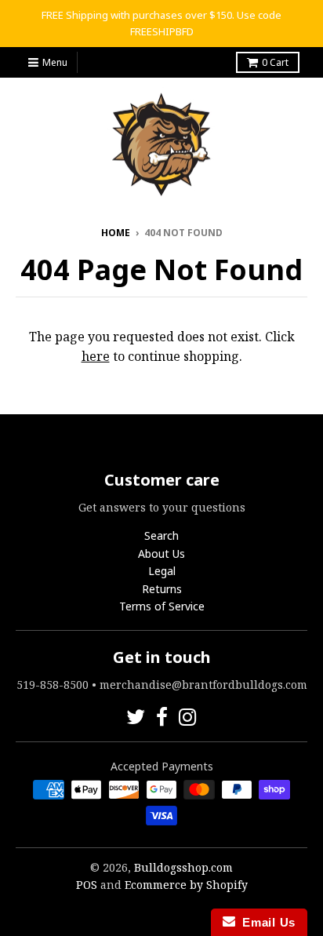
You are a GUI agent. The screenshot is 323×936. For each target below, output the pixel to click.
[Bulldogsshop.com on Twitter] (135, 716)
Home (115, 232)
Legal (162, 570)
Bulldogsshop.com (183, 867)
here (96, 356)
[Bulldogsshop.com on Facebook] (162, 716)
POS (86, 884)
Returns (162, 588)
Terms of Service (162, 606)
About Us (161, 553)
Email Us (265, 922)
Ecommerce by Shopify (186, 884)
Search (161, 535)
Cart (275, 62)
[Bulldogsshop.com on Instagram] (188, 716)
